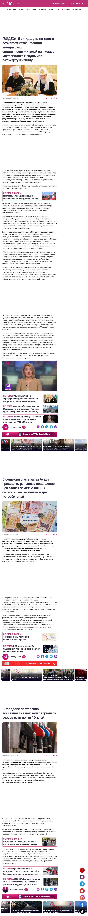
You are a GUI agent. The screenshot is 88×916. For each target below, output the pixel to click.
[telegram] (54, 98)
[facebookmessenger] (46, 98)
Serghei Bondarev (16, 889)
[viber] (56, 98)
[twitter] (51, 98)
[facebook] (42, 427)
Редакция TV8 (15, 427)
